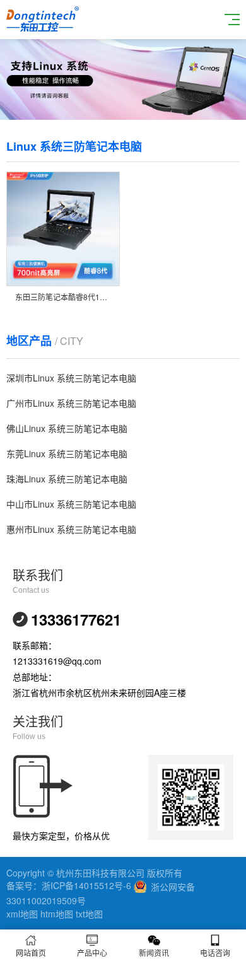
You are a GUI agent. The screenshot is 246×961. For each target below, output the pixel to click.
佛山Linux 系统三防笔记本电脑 (66, 428)
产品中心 (92, 952)
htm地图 (56, 913)
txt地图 (89, 913)
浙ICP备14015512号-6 (86, 885)
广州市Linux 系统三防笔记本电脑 (71, 403)
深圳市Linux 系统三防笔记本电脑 (71, 377)
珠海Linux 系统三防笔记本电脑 (66, 478)
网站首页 (31, 952)
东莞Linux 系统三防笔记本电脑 (66, 453)
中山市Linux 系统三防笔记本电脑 (71, 504)
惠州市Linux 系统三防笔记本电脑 (71, 529)
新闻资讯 (154, 952)
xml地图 (22, 913)
